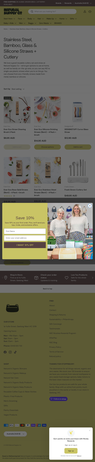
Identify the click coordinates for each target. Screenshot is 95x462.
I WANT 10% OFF (24, 244)
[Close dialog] (90, 206)
